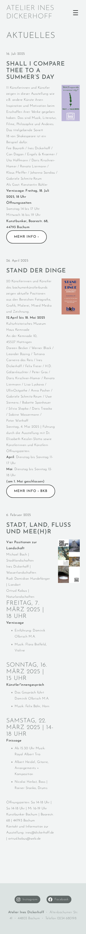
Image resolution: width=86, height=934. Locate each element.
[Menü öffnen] (75, 13)
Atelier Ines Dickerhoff (30, 12)
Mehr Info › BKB (30, 491)
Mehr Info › (26, 236)
